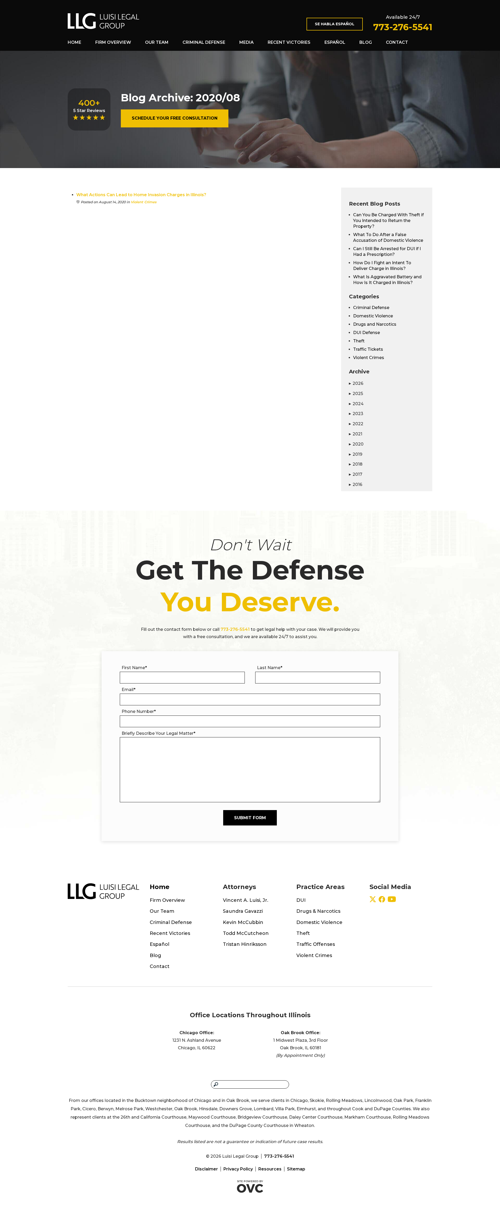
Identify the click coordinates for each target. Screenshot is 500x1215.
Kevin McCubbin (243, 922)
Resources (270, 1169)
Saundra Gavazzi (243, 911)
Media (246, 42)
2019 (355, 454)
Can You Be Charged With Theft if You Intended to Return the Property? (388, 220)
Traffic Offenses (315, 944)
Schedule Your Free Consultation (174, 118)
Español (334, 42)
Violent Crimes (144, 202)
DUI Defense (366, 332)
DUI (301, 900)
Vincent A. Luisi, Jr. (245, 900)
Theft (359, 340)
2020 (356, 444)
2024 (356, 403)
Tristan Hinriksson (245, 944)
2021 (355, 433)
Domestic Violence (373, 315)
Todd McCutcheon (246, 933)
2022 (356, 423)
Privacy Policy (238, 1169)
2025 (356, 393)
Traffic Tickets (368, 349)
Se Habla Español (334, 24)
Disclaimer (206, 1169)
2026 (356, 383)
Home (74, 42)
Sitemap (296, 1169)
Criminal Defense (204, 42)
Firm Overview (113, 42)
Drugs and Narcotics (374, 324)
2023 (356, 413)
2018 (355, 464)
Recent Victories (289, 42)
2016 (355, 484)
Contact (397, 42)
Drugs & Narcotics (318, 911)
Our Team (156, 42)
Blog (365, 42)
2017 (355, 474)
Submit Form (250, 817)
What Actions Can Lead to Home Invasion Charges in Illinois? (141, 194)
